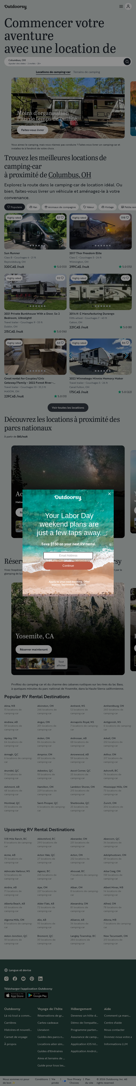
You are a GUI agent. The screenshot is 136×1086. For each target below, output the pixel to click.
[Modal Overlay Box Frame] (68, 543)
